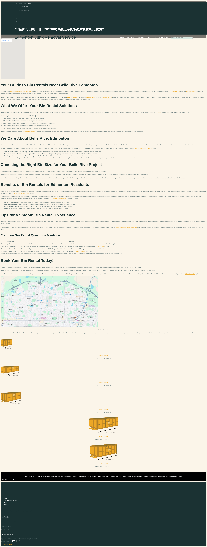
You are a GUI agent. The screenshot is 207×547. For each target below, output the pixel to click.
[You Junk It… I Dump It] (104, 30)
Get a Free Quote (6, 517)
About (122, 38)
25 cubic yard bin (91, 97)
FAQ (148, 38)
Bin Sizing (130, 38)
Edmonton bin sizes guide (59, 198)
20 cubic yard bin (107, 97)
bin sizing (158, 112)
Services (141, 38)
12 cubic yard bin (72, 97)
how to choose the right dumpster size (126, 227)
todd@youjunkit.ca (24, 10)
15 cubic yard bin (175, 91)
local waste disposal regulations (144, 148)
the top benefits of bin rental (21, 193)
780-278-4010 (25, 6)
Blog (154, 38)
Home (5, 498)
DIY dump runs (99, 246)
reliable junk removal (29, 131)
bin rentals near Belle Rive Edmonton (20, 91)
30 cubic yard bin (191, 91)
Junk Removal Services (10, 500)
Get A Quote (163, 38)
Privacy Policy (8, 544)
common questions (80, 251)
